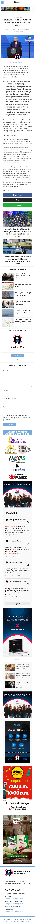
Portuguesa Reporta (15, 520)
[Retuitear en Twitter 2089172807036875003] (10, 556)
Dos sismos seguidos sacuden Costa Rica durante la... (22, 321)
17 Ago (25, 520)
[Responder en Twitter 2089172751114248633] (6, 575)
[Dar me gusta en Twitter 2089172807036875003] (13, 556)
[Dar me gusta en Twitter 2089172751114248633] (13, 575)
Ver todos (17, 355)
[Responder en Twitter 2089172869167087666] (6, 535)
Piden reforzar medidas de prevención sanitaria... (23, 685)
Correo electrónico (9, 398)
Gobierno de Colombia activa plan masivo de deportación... (22, 303)
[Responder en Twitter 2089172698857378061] (6, 597)
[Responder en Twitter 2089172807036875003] (6, 556)
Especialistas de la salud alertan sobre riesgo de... (23, 675)
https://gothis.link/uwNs (12, 553)
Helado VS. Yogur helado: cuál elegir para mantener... (23, 666)
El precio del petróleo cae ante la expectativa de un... (22, 312)
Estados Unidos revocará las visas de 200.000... (22, 284)
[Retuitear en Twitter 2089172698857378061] (10, 597)
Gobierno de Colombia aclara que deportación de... (22, 275)
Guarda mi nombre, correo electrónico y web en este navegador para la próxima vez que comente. (16, 417)
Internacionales (17, 17)
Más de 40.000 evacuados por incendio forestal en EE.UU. (22, 293)
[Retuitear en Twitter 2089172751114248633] (10, 575)
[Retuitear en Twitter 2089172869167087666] (10, 535)
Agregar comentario (23, 30)
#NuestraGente (10, 526)
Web (4, 407)
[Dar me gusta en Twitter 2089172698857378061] (13, 597)
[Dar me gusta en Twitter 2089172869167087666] (13, 535)
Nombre (6, 390)
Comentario (6, 371)
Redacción (19, 32)
